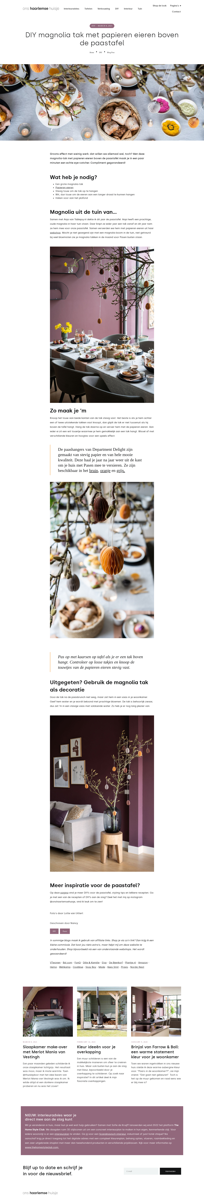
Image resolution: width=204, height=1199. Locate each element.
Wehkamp (64, 967)
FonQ (78, 962)
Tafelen (88, 9)
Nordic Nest (137, 967)
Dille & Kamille (91, 962)
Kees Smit (113, 967)
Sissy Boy (90, 967)
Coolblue (78, 967)
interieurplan (62, 1134)
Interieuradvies (71, 9)
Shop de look (159, 5)
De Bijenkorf (116, 962)
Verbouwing (104, 9)
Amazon (143, 962)
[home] (41, 8)
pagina (64, 892)
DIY (117, 9)
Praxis (124, 967)
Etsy (104, 962)
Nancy (74, 923)
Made (102, 967)
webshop (55, 232)
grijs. (121, 470)
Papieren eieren (64, 187)
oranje (105, 470)
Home (92, 52)
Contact (176, 11)
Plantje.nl (130, 962)
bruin (93, 470)
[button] (175, 6)
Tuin (140, 9)
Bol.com (67, 962)
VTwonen (55, 962)
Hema (53, 967)
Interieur (128, 9)
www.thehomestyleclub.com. (42, 1147)
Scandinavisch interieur (112, 1134)
